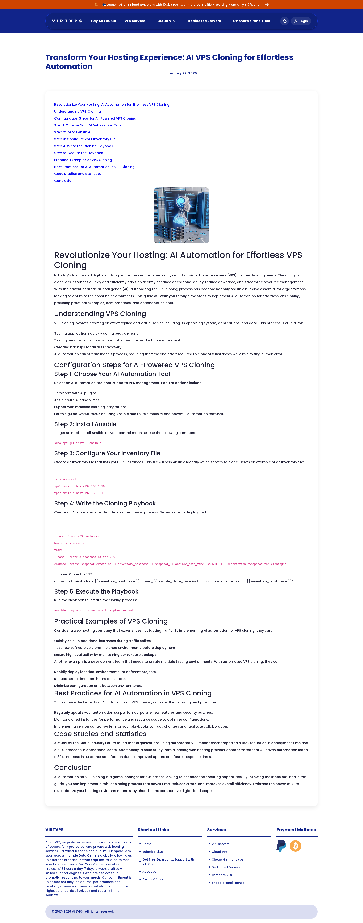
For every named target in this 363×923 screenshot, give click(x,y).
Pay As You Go (103, 20)
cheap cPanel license (228, 883)
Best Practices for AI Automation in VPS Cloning (94, 166)
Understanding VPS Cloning (77, 111)
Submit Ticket (152, 852)
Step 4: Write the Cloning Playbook (83, 146)
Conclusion (64, 180)
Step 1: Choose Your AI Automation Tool (88, 125)
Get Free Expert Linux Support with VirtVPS (168, 861)
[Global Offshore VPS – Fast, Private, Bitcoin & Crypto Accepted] (67, 21)
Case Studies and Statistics (78, 173)
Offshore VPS (222, 875)
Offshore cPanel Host (252, 20)
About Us (149, 872)
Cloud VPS (166, 20)
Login (303, 21)
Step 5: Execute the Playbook (78, 153)
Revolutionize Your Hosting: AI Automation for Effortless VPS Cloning (112, 104)
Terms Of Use (152, 879)
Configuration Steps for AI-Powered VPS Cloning (95, 118)
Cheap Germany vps (227, 859)
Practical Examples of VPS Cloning (83, 160)
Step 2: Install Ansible (72, 132)
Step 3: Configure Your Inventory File (85, 139)
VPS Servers (135, 20)
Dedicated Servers (204, 20)
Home (146, 844)
